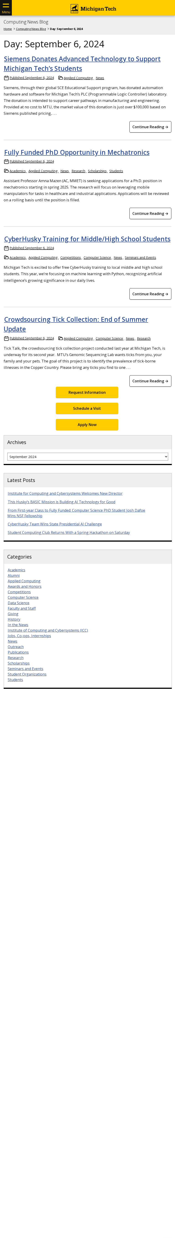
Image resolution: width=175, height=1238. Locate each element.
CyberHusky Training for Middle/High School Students (87, 238)
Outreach (16, 646)
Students (116, 171)
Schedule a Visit (87, 408)
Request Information (87, 392)
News (100, 78)
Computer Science (97, 257)
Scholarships (97, 171)
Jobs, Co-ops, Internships (29, 635)
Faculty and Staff (22, 608)
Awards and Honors (24, 586)
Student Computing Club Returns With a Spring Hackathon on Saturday (69, 532)
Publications (18, 652)
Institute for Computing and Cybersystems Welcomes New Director (65, 493)
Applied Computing (78, 78)
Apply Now (87, 424)
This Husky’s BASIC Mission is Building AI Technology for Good (61, 501)
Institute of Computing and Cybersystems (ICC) (48, 630)
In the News (18, 624)
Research (78, 171)
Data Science (18, 602)
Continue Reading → (150, 126)
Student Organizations (27, 674)
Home (8, 29)
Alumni (14, 575)
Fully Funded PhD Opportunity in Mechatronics (76, 152)
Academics (18, 171)
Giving (13, 613)
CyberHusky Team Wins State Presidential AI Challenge (55, 524)
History (14, 619)
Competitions (70, 257)
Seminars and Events (140, 257)
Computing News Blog (26, 22)
